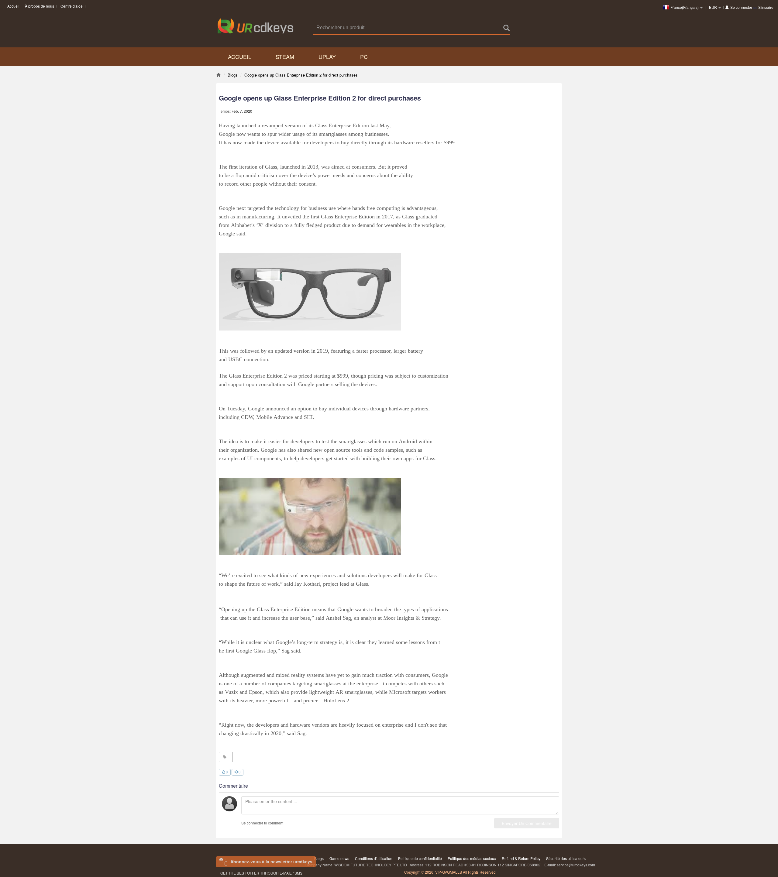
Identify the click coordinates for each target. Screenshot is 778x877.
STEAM (285, 56)
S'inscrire (765, 7)
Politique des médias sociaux (472, 858)
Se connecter (741, 7)
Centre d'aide (71, 6)
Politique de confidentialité (420, 858)
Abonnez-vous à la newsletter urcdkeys (271, 861)
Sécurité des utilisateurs (566, 858)
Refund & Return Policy (521, 858)
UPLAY (327, 56)
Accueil (13, 6)
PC (364, 56)
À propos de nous (39, 6)
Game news (339, 858)
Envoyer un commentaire (527, 823)
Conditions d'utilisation (373, 858)
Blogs (319, 858)
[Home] (218, 75)
